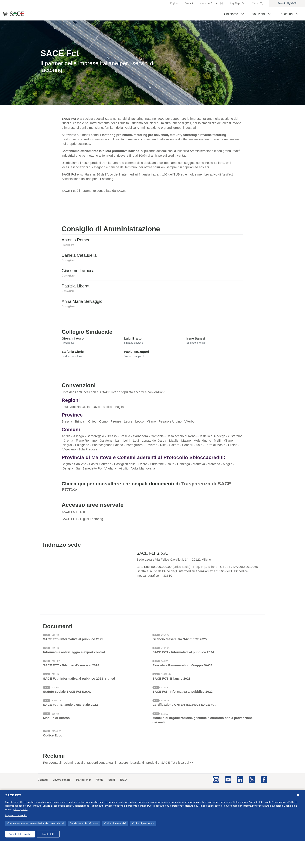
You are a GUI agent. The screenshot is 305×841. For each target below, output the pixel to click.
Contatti (43, 779)
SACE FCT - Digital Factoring (82, 519)
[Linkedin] (240, 779)
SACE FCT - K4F (74, 511)
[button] (242, 14)
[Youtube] (228, 779)
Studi (111, 779)
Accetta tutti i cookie (20, 834)
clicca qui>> (184, 762)
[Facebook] (264, 779)
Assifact (227, 174)
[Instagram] (216, 779)
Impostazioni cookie (16, 815)
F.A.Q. (123, 779)
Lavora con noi (62, 779)
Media (99, 779)
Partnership (83, 779)
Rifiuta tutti (48, 834)
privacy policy (20, 809)
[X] (252, 779)
